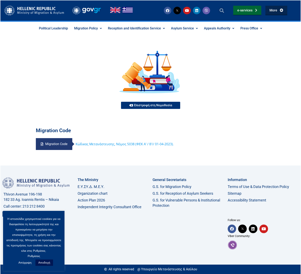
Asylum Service (182, 28)
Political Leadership (53, 28)
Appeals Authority (217, 28)
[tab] (54, 144)
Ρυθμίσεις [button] (34, 256)
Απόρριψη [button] (25, 262)
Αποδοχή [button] (44, 262)
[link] (263, 244)
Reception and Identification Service (134, 28)
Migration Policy (86, 28)
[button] (221, 10)
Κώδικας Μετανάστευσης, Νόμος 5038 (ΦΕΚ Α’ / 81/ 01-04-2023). (125, 144)
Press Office (249, 28)
